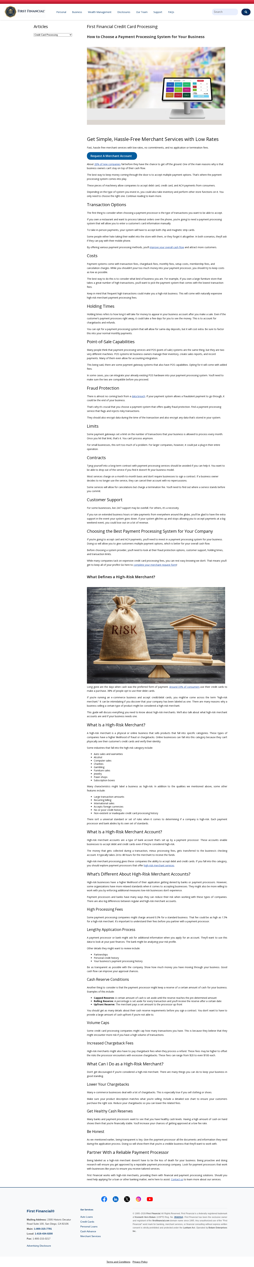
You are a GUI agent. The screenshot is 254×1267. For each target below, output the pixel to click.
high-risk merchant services (159, 865)
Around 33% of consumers (184, 686)
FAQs (171, 12)
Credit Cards (87, 1221)
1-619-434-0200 (44, 1233)
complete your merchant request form (155, 564)
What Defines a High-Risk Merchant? (121, 576)
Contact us (177, 1179)
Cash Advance (88, 1231)
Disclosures (123, 12)
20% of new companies (107, 164)
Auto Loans (86, 1216)
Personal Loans (88, 1226)
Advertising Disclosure (39, 1245)
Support (157, 12)
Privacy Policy (140, 1261)
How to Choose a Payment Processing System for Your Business (146, 36)
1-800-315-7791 (43, 1228)
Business (77, 12)
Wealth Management (99, 12)
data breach (138, 396)
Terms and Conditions (118, 1261)
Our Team (142, 12)
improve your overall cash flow (167, 247)
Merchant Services (90, 1236)
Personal (61, 12)
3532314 (178, 1217)
